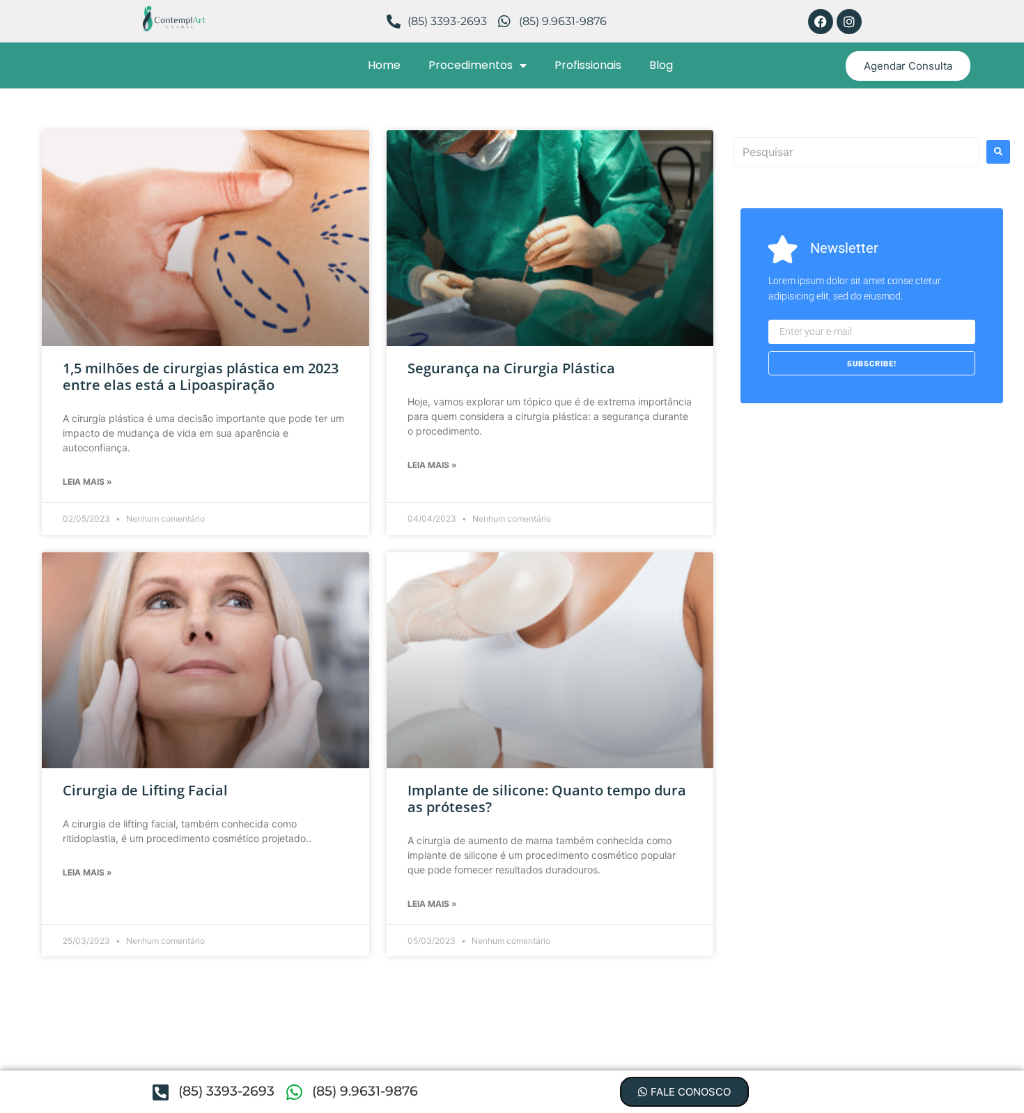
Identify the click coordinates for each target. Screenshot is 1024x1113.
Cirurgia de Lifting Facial (145, 790)
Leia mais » (87, 481)
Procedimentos (470, 65)
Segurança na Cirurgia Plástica (511, 368)
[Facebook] (820, 21)
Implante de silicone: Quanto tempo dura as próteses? (547, 798)
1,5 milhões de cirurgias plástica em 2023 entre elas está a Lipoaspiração (201, 376)
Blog (661, 65)
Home (384, 65)
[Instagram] (849, 21)
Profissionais (587, 65)
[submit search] (998, 152)
